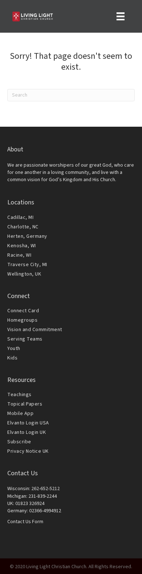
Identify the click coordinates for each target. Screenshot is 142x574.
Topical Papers (24, 404)
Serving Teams (25, 339)
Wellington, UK (24, 274)
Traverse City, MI (27, 264)
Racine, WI (19, 255)
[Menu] (120, 16)
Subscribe (19, 441)
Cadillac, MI (20, 217)
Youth (13, 348)
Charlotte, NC (23, 227)
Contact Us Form (25, 521)
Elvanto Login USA (28, 423)
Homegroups (22, 320)
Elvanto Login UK (26, 432)
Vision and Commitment (34, 329)
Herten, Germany (27, 236)
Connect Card (23, 310)
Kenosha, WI (21, 245)
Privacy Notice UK (28, 451)
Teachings (19, 394)
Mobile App (20, 413)
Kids (12, 358)
